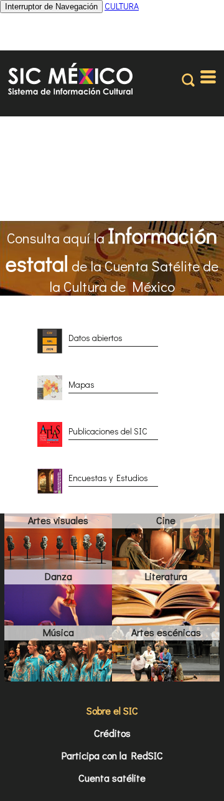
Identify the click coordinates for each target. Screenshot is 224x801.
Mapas (81, 384)
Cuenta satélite (112, 777)
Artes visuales (58, 520)
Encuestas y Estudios (108, 478)
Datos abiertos (95, 338)
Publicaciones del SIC (107, 431)
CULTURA (122, 6)
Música (58, 632)
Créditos (112, 732)
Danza (58, 576)
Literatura (166, 576)
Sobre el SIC (112, 710)
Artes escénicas (166, 632)
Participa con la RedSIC (112, 755)
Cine (165, 520)
